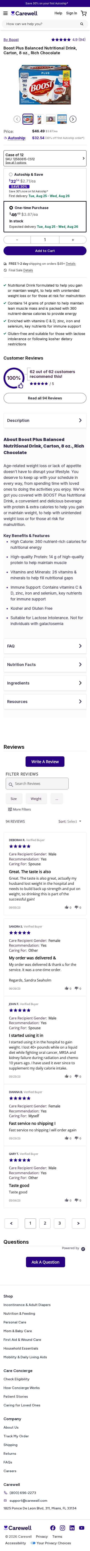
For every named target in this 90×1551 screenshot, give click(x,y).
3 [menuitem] (60, 1223)
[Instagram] (62, 1528)
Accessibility (15, 1543)
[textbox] (83, 823)
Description (18, 420)
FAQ (11, 646)
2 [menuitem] (45, 1223)
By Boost (11, 39)
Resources (17, 701)
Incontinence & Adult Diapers (27, 1305)
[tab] (45, 761)
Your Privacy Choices (54, 1543)
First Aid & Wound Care (22, 1340)
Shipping (10, 1445)
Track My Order (16, 1436)
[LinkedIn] (72, 1528)
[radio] (14, 798)
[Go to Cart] (84, 13)
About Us (11, 1427)
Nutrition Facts (21, 664)
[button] (56, 798)
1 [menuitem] (30, 1223)
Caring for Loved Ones (21, 1405)
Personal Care (14, 1322)
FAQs (7, 1462)
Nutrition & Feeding (19, 1313)
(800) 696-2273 (23, 1493)
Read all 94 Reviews (45, 398)
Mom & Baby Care (17, 1331)
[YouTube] (82, 1528)
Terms (57, 1536)
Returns (9, 1453)
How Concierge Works (21, 1388)
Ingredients (18, 683)
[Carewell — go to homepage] (24, 13)
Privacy (42, 1536)
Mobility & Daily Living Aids (25, 1357)
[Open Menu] (5, 13)
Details (71, 263)
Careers (9, 1471)
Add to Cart (45, 251)
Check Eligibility (16, 1379)
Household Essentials (20, 1348)
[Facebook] (53, 1528)
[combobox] (70, 821)
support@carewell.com (28, 1501)
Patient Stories (15, 1396)
